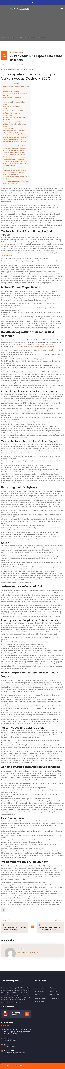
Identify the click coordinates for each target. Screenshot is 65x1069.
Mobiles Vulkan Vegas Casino (12, 91)
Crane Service (39, 991)
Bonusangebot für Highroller (11, 106)
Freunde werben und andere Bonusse (14, 170)
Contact (53, 988)
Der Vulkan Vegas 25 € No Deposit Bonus (16, 177)
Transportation (55, 998)
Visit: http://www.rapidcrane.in (28, 953)
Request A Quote (40, 998)
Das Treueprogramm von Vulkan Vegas (15, 157)
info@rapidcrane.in (10, 1046)
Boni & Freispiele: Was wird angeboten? (15, 137)
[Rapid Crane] (20, 8)
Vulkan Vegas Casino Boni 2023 (13, 111)
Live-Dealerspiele (8, 128)
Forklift (37, 995)
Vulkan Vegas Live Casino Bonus (13, 122)
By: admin (6, 65)
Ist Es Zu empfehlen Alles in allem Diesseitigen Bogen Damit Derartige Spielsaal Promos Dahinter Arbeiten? (14, 152)
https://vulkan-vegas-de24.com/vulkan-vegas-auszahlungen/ (35, 347)
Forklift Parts (54, 995)
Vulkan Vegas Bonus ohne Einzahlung (14, 148)
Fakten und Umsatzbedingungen (13, 133)
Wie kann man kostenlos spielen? (13, 139)
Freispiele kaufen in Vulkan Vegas (13, 159)
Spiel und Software (9, 166)
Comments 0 (19, 65)
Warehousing (39, 1002)
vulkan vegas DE (17, 52)
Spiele (5, 109)
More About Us (8, 1006)
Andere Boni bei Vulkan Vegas (12, 168)
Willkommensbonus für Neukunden (14, 131)
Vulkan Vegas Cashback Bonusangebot (15, 135)
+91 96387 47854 (10, 1040)
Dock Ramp (54, 991)
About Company (40, 988)
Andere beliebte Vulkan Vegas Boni (14, 146)
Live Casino (6, 179)
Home (3, 38)
